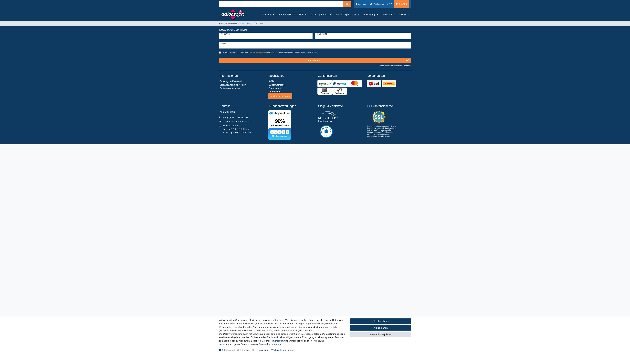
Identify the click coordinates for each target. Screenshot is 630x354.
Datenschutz (275, 88)
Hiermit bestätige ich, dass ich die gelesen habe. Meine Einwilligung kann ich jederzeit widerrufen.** (270, 52)
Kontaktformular (228, 111)
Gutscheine (388, 14)
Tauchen (267, 14)
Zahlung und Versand (231, 81)
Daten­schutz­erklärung (270, 344)
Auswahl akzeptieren (380, 334)
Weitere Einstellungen (282, 350)
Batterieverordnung (230, 88)
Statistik (246, 350)
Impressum (278, 340)
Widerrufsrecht (276, 84)
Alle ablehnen (381, 327)
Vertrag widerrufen (280, 96)
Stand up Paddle (320, 14)
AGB (271, 81)
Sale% (402, 14)
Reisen (302, 14)
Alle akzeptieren (380, 321)
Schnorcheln (285, 14)
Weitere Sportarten (346, 14)
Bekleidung (369, 14)
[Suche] (347, 4)
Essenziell (229, 350)
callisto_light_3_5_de (248, 23)
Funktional (263, 350)
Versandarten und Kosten (233, 84)
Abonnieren (314, 60)
